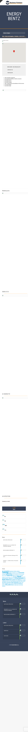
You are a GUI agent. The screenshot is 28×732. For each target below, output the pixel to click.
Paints (25, 578)
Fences (12, 577)
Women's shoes (13, 584)
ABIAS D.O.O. (5, 291)
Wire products (8, 585)
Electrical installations (15, 574)
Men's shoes (13, 578)
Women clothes (19, 584)
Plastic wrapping (23, 579)
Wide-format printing (17, 583)
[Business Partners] (14, 3)
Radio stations (7, 581)
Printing (3, 581)
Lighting (22, 577)
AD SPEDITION (6, 496)
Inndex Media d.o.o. (15, 644)
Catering (5, 572)
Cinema (17, 572)
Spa (2, 582)
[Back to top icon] (25, 729)
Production (16, 36)
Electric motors (4, 575)
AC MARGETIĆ (6, 394)
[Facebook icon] (14, 646)
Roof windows (18, 581)
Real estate (10, 581)
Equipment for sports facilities (6, 577)
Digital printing (9, 574)
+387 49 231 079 (10, 72)
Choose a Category (6, 33)
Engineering (9, 575)
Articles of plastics (17, 571)
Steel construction (14, 582)
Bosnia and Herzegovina (9, 36)
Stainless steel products (7, 582)
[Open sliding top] (1, 1)
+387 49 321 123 (10, 69)
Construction (21, 572)
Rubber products (23, 581)
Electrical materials (21, 574)
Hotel (19, 576)
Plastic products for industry (15, 579)
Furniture (15, 577)
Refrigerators (14, 581)
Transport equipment (11, 583)
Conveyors (4, 574)
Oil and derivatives (19, 578)
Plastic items (5, 580)
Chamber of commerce (12, 572)
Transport (6, 583)
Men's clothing (8, 578)
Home (3, 36)
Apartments (12, 571)
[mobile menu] (26, 2)
